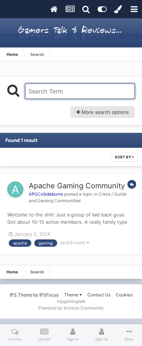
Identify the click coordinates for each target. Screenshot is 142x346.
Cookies (124, 294)
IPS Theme (21, 294)
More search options (104, 112)
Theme (71, 294)
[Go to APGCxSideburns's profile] (15, 189)
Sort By (123, 157)
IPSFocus (49, 294)
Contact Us (98, 294)
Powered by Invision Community (71, 308)
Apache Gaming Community (77, 185)
